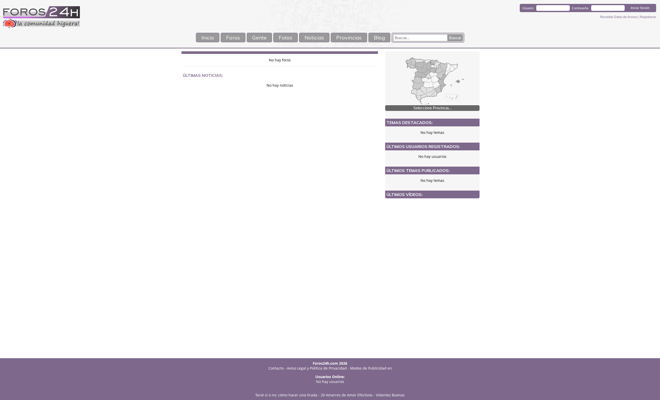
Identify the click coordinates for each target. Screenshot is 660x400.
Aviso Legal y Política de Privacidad (317, 368)
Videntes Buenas (390, 395)
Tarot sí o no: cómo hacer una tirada (286, 395)
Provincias (349, 37)
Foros (233, 37)
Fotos (285, 37)
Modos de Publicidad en (371, 368)
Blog (379, 37)
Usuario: (528, 8)
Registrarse (648, 17)
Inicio (207, 37)
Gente (259, 37)
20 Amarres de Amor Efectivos (347, 395)
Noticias (314, 37)
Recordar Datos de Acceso (619, 17)
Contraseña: (580, 8)
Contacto (276, 368)
